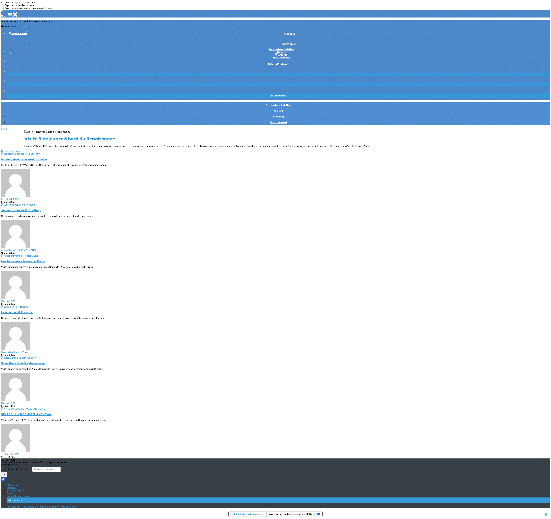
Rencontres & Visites (281, 49)
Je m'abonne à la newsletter (16, 469)
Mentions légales (16, 490)
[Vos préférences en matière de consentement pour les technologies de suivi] (546, 514)
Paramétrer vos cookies (19, 496)
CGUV (10, 493)
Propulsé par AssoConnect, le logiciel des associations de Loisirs (41, 506)
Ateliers (281, 52)
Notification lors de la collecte (247, 514)
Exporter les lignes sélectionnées (19, 2)
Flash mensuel (281, 57)
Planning (278, 116)
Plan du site (13, 485)
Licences (12, 488)
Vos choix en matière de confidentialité (291, 514)
